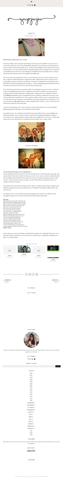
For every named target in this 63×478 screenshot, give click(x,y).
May (30, 419)
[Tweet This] (29, 274)
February (30, 426)
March (30, 423)
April (30, 421)
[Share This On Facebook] (26, 274)
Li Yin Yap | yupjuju (28, 476)
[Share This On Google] (36, 274)
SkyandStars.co (44, 476)
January (30, 428)
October (30, 407)
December (30, 402)
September (30, 409)
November (30, 405)
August (30, 412)
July (30, 414)
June (30, 416)
